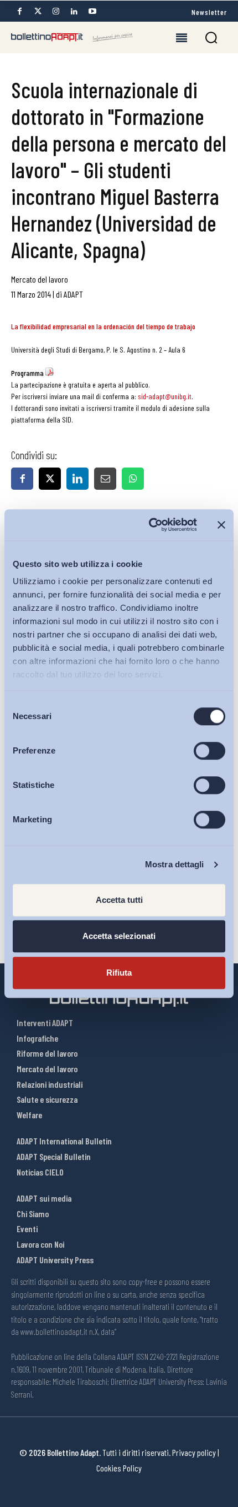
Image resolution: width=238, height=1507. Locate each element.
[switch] (209, 751)
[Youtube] (92, 11)
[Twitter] (37, 11)
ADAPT (73, 294)
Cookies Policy (119, 1468)
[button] (211, 37)
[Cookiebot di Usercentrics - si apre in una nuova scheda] (149, 525)
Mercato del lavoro (39, 279)
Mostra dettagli (174, 864)
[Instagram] (56, 11)
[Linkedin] (74, 11)
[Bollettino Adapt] (72, 37)
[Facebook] (19, 11)
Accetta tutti (119, 900)
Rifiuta (119, 972)
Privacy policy (194, 1452)
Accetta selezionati (119, 936)
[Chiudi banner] (221, 525)
